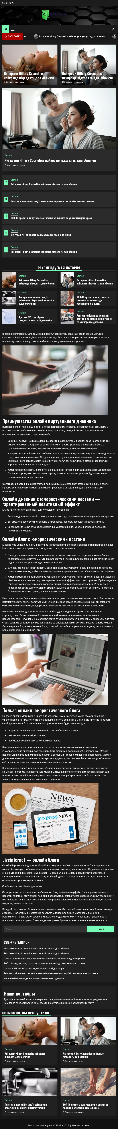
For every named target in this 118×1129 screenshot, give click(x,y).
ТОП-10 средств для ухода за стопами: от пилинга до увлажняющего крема (51, 218)
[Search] (113, 29)
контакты (84, 1125)
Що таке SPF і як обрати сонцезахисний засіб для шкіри (41, 235)
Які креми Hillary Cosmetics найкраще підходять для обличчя (45, 36)
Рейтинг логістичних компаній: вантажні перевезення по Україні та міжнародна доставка (94, 319)
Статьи (14, 180)
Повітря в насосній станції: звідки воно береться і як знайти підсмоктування (52, 201)
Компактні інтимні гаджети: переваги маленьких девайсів (34, 978)
